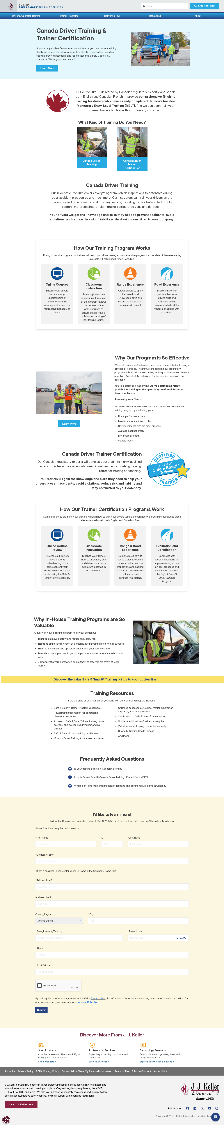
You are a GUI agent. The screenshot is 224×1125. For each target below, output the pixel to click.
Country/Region (43, 914)
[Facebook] (187, 1108)
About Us (10, 1071)
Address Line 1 (43, 880)
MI (102, 837)
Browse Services (98, 1061)
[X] (202, 1108)
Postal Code (135, 931)
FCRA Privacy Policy (47, 1071)
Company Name (44, 854)
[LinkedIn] (194, 1108)
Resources (155, 15)
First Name (41, 837)
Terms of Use (98, 998)
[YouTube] (209, 1108)
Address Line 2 (43, 897)
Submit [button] (41, 1010)
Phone (39, 948)
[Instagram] (216, 1108)
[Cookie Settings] (6, 1119)
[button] (26, 16)
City (91, 914)
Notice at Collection (87, 1002)
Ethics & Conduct (141, 1071)
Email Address (43, 965)
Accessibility (160, 1071)
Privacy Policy (26, 1071)
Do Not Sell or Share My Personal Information (87, 1071)
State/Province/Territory (48, 931)
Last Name (134, 837)
